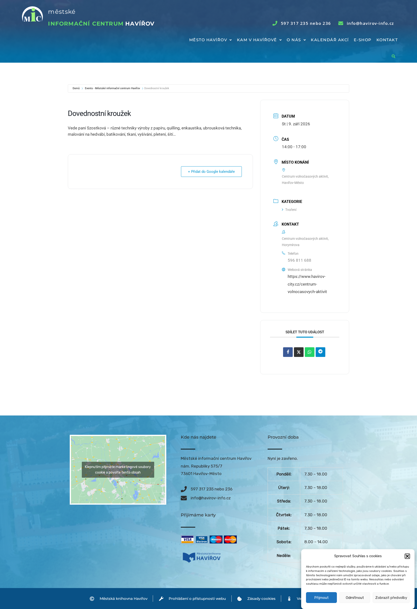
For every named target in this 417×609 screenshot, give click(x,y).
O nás (294, 40)
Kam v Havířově (257, 40)
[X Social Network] (299, 352)
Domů (76, 88)
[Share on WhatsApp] (309, 352)
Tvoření (290, 210)
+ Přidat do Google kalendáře (211, 171)
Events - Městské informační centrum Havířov (112, 88)
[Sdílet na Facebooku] (288, 352)
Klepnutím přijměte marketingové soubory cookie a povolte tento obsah (118, 470)
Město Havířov (208, 40)
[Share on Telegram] (320, 352)
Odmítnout (355, 598)
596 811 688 (299, 260)
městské (62, 11)
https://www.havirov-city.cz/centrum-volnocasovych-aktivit (307, 284)
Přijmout (321, 598)
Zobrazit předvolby (391, 598)
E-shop (363, 40)
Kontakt (387, 40)
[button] (407, 556)
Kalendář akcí (330, 40)
